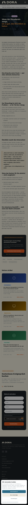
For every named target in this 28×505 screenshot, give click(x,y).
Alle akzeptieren (14, 491)
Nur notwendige (14, 495)
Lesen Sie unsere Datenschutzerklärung (10, 501)
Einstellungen (14, 498)
